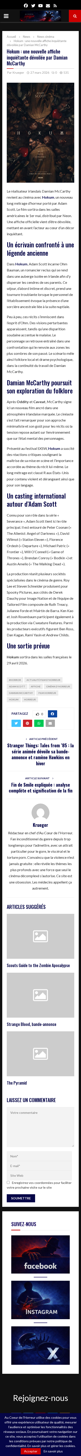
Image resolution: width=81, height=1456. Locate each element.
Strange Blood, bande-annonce (31, 1024)
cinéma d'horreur (58, 686)
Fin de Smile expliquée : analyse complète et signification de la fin (40, 787)
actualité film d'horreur (43, 680)
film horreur (47, 693)
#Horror (15, 680)
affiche (35, 686)
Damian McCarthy (21, 693)
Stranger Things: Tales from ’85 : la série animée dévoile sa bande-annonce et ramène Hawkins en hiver (40, 754)
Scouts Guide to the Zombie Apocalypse (38, 965)
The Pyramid (17, 1083)
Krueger (18, 72)
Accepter (30, 1451)
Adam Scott (17, 686)
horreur (30, 699)
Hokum (13, 699)
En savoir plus (53, 1451)
